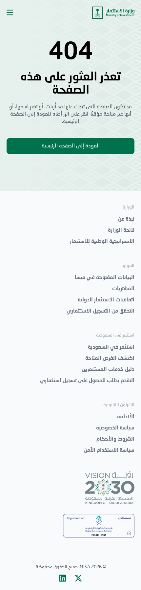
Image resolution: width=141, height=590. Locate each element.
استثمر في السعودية (111, 347)
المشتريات (123, 289)
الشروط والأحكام (115, 439)
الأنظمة (125, 417)
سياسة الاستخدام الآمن (109, 450)
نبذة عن (126, 219)
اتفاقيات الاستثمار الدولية (106, 300)
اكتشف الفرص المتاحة (109, 358)
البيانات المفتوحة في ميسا (104, 277)
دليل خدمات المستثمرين (108, 369)
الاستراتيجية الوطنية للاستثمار (102, 241)
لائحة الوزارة (121, 230)
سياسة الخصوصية (115, 428)
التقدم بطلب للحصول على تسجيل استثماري (87, 380)
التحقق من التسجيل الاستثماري (100, 311)
